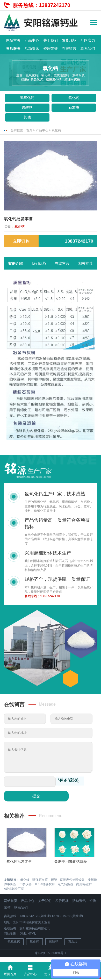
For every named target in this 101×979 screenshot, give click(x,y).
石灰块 (73, 107)
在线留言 (69, 49)
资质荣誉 (50, 49)
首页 (29, 130)
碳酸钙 (27, 107)
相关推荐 (85, 263)
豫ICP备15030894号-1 (51, 953)
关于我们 (50, 40)
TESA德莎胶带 (44, 884)
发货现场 (69, 40)
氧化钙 (73, 98)
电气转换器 (65, 884)
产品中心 (32, 40)
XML (23, 933)
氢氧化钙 (27, 98)
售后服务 (13, 49)
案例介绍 (15, 263)
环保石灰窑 (40, 880)
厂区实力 (88, 40)
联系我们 (88, 49)
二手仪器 (25, 884)
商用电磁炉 (84, 884)
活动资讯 (32, 49)
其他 (27, 117)
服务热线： (41, 5)
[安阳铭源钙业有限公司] (41, 23)
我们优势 (39, 263)
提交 (36, 796)
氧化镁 (25, 880)
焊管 (54, 880)
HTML (31, 933)
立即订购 (21, 241)
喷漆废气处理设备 (72, 880)
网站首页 (13, 40)
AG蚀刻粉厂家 (14, 889)
